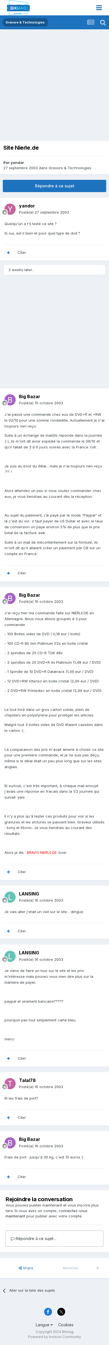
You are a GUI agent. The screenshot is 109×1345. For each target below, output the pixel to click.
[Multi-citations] (8, 253)
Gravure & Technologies (70, 168)
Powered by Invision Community (54, 1337)
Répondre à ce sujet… (35, 1238)
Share (27, 1268)
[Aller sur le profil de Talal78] (10, 1083)
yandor (17, 162)
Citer (22, 252)
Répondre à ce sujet (54, 185)
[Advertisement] (54, 86)
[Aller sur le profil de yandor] (10, 209)
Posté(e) (44, 212)
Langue (43, 1324)
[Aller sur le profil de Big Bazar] (10, 399)
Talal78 (27, 1080)
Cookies (66, 1324)
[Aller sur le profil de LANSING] (10, 897)
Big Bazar (29, 396)
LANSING (29, 894)
